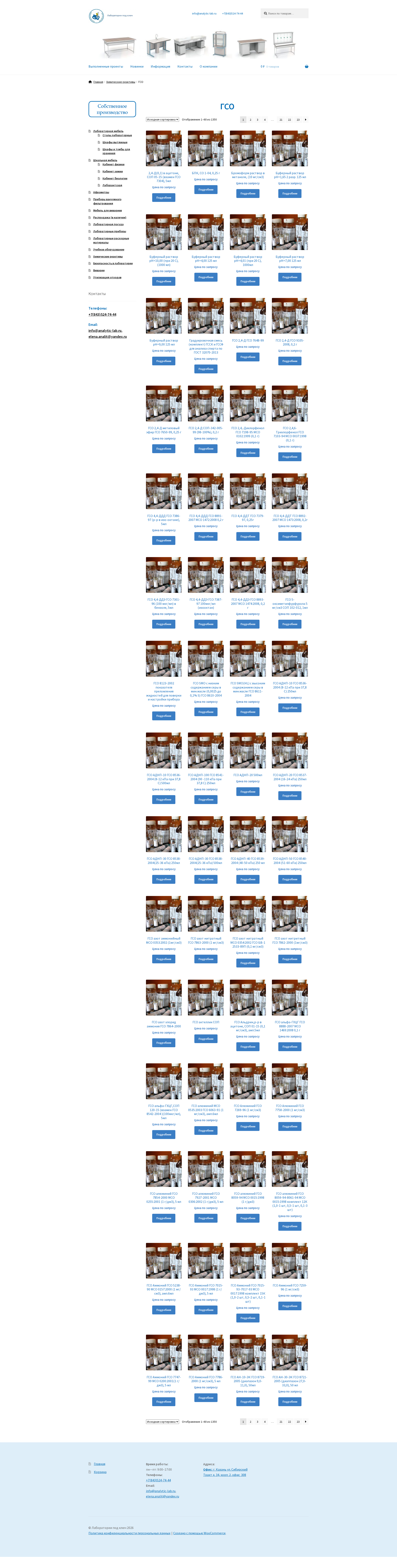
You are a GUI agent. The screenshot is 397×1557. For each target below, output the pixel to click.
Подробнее (163, 197)
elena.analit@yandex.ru (162, 1496)
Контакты (185, 66)
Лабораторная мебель (108, 131)
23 (298, 120)
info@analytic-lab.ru (204, 13)
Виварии (99, 270)
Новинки (136, 66)
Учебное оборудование (108, 249)
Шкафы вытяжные (115, 142)
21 (281, 120)
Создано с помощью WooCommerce (199, 1533)
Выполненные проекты (105, 66)
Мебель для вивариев (107, 210)
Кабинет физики (113, 164)
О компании (208, 66)
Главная (98, 82)
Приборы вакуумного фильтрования (107, 201)
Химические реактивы (120, 82)
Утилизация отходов (107, 277)
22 (289, 120)
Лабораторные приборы (109, 231)
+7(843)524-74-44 (232, 13)
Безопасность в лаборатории (113, 263)
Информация (160, 66)
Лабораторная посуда (108, 224)
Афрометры (101, 192)
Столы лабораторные (117, 135)
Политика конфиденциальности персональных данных (129, 1533)
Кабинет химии (113, 171)
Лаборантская (112, 185)
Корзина (100, 1472)
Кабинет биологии (115, 178)
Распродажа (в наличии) (109, 217)
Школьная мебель (105, 160)
